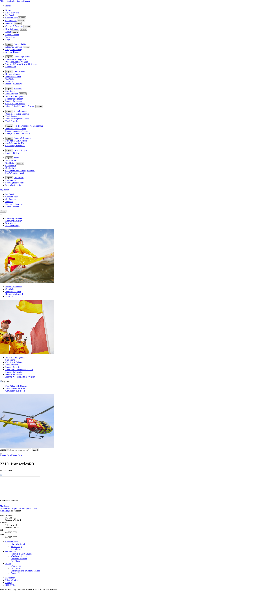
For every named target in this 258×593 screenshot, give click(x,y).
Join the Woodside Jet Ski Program (20, 106)
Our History (10, 163)
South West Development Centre (19, 369)
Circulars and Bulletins (15, 103)
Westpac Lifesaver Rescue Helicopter (21, 64)
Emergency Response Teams (17, 133)
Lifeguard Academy (13, 49)
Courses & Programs (14, 26)
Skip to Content (23, 1)
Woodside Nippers (13, 76)
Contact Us (10, 37)
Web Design (5, 511)
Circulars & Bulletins (14, 362)
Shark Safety (16, 549)
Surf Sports (10, 91)
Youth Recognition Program (17, 114)
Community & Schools (15, 145)
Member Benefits (12, 367)
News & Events (12, 13)
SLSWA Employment (14, 173)
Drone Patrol (10, 67)
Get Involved (11, 20)
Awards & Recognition (15, 96)
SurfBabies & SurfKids (15, 143)
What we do (10, 160)
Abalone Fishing (12, 52)
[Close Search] (1, 453)
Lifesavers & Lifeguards (15, 59)
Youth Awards (11, 121)
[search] (1, 214)
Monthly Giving (12, 153)
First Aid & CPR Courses (16, 141)
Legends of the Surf (13, 185)
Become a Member (13, 74)
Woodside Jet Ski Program (16, 62)
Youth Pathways (12, 116)
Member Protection (13, 101)
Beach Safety (11, 223)
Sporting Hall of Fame (14, 183)
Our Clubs (9, 79)
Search (3, 450)
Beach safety (16, 546)
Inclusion (9, 81)
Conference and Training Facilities (20, 170)
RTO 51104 (10, 585)
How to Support (12, 29)
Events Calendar (12, 34)
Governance (10, 165)
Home (8, 6)
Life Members (11, 180)
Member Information (14, 99)
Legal (7, 39)
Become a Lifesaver (13, 84)
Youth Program (11, 94)
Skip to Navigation (8, 1)
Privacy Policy (11, 580)
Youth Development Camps (17, 119)
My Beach (9, 15)
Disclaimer (10, 578)
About (8, 32)
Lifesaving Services (13, 47)
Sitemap (8, 582)
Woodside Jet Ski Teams (15, 128)
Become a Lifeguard (14, 294)
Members (9, 23)
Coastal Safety (11, 18)
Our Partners (10, 168)
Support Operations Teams (16, 131)
